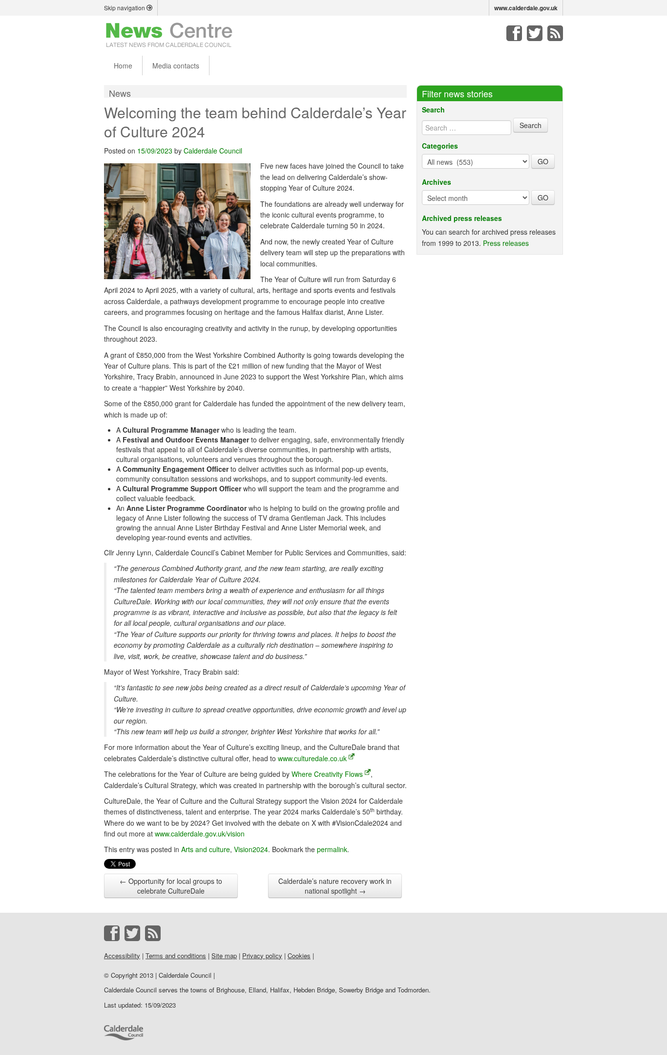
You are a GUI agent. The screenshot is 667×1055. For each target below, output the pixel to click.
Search (433, 109)
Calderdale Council (213, 150)
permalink (332, 849)
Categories (440, 145)
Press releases (506, 243)
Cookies (299, 955)
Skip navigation (125, 7)
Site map (224, 955)
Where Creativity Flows (327, 774)
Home (123, 65)
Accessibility (122, 955)
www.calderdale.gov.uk (526, 7)
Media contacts (175, 65)
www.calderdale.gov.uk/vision (200, 833)
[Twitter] (534, 33)
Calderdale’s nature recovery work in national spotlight (335, 886)
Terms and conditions (176, 955)
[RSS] (555, 33)
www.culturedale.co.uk (312, 758)
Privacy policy (262, 955)
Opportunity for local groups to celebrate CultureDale (171, 886)
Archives (436, 181)
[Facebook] (514, 33)
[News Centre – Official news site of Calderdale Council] (169, 34)
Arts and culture (205, 849)
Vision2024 (251, 849)
